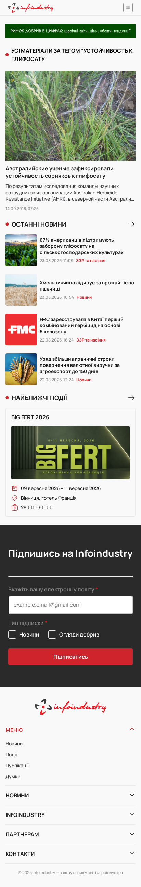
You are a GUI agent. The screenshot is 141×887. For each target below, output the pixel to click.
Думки (12, 776)
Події (11, 754)
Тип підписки (26, 623)
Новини (14, 743)
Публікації (16, 765)
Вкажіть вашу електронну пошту (51, 589)
